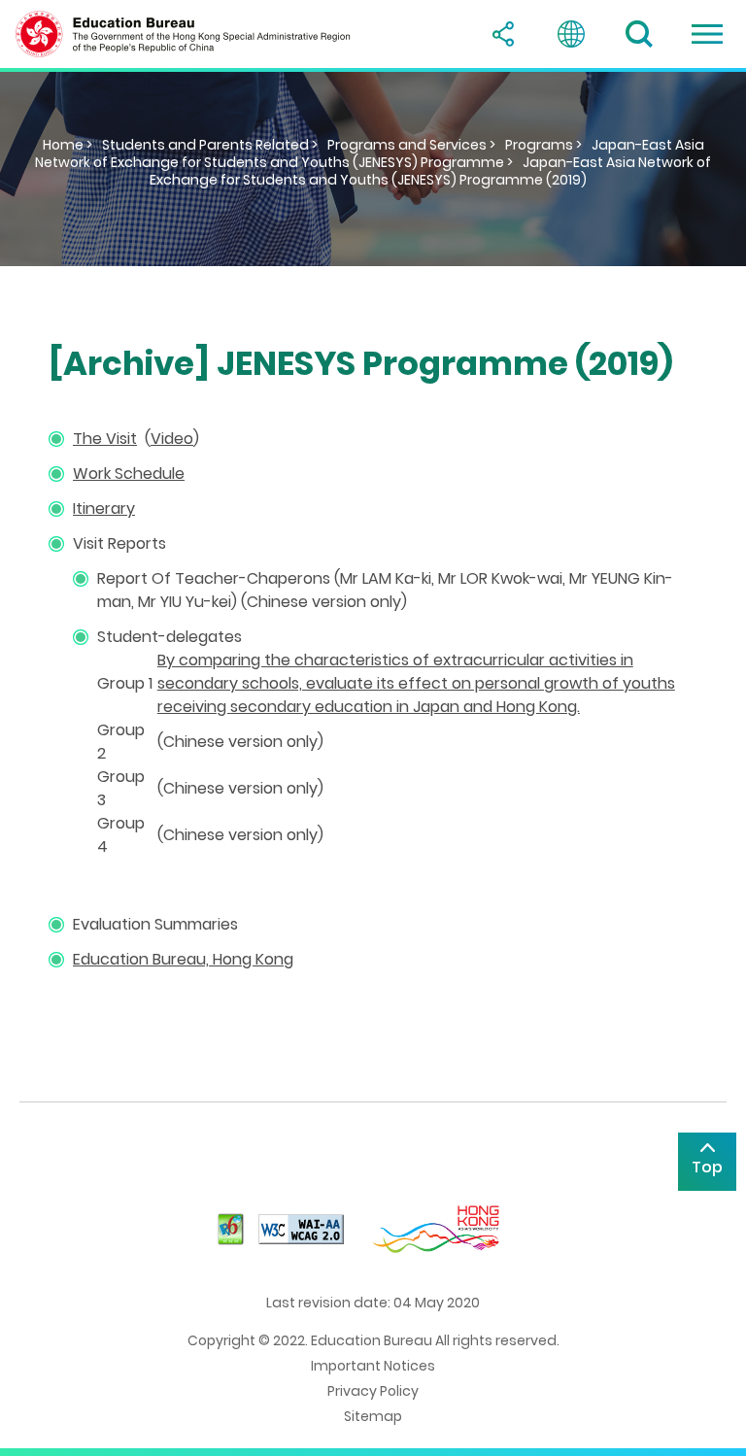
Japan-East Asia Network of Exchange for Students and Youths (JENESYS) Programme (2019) (430, 170)
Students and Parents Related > (210, 144)
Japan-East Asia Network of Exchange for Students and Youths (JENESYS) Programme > (369, 153)
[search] (639, 34)
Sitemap (373, 1416)
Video (172, 438)
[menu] (707, 34)
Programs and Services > (411, 144)
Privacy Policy (373, 1391)
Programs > (543, 144)
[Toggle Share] (503, 34)
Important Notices (373, 1365)
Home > (67, 144)
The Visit (105, 438)
